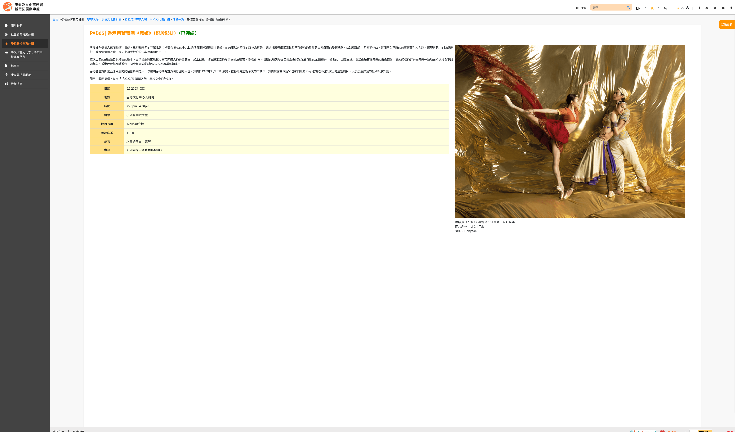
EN (638, 8)
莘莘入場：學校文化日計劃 (104, 19)
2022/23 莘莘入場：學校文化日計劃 (147, 19)
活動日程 (727, 24)
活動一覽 (178, 19)
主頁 (583, 8)
